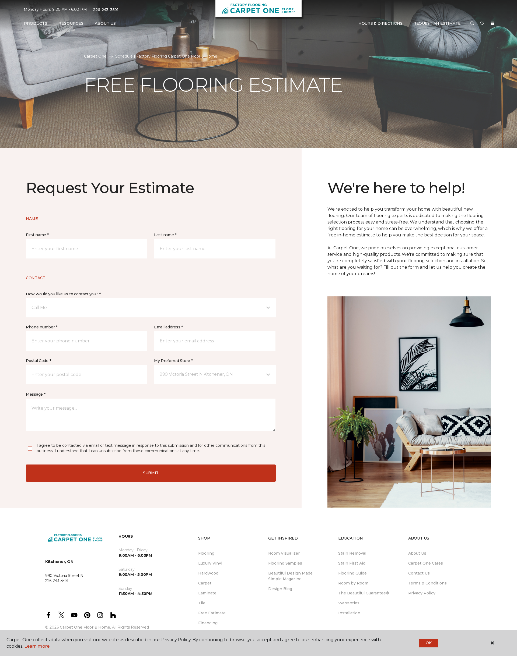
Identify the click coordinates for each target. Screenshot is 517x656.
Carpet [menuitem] (204, 583)
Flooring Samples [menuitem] (285, 563)
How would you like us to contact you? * (63, 294)
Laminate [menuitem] (207, 593)
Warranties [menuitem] (348, 603)
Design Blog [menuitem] (280, 588)
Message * (35, 394)
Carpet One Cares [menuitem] (425, 563)
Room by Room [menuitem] (353, 583)
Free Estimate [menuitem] (212, 613)
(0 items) (492, 23)
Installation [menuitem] (349, 613)
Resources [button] (70, 23)
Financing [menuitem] (208, 622)
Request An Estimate (437, 23)
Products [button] (35, 23)
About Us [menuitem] (417, 553)
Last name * (165, 235)
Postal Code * (38, 361)
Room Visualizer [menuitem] (284, 553)
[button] (472, 24)
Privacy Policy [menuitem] (421, 593)
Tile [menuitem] (201, 603)
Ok (428, 642)
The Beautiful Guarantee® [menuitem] (363, 593)
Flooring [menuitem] (206, 553)
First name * (37, 235)
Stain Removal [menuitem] (352, 553)
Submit (151, 472)
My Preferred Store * (173, 361)
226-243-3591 (105, 9)
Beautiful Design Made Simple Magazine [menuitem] (290, 576)
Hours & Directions (380, 23)
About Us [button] (105, 23)
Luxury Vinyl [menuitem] (210, 563)
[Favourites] (482, 24)
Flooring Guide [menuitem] (352, 573)
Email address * (168, 327)
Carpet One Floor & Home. (85, 627)
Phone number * (41, 327)
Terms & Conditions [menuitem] (427, 583)
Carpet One (95, 56)
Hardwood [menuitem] (208, 573)
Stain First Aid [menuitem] (351, 563)
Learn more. (37, 646)
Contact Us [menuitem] (419, 573)
